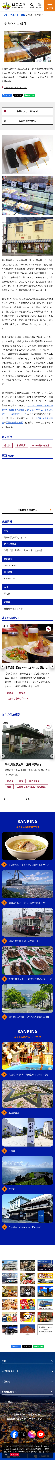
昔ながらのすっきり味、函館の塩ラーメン (29, 864)
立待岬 (12, 1188)
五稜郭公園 (14, 1112)
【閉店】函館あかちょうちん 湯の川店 (28, 667)
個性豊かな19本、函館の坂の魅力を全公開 (29, 1017)
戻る (27, 799)
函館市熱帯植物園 (14, 422)
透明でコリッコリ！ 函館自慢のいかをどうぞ (30, 978)
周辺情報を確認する (27, 509)
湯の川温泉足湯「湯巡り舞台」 (23, 764)
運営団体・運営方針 (16, 1418)
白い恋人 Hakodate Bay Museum (25, 1226)
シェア (8, 95)
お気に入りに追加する (27, 111)
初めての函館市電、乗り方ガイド (25, 940)
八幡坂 (12, 1150)
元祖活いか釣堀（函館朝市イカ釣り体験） (29, 1074)
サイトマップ (35, 1418)
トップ (4, 14)
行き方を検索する (27, 120)
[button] (3, 666)
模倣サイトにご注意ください (27, 1414)
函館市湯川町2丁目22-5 (15, 87)
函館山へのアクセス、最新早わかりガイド (29, 902)
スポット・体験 (17, 14)
